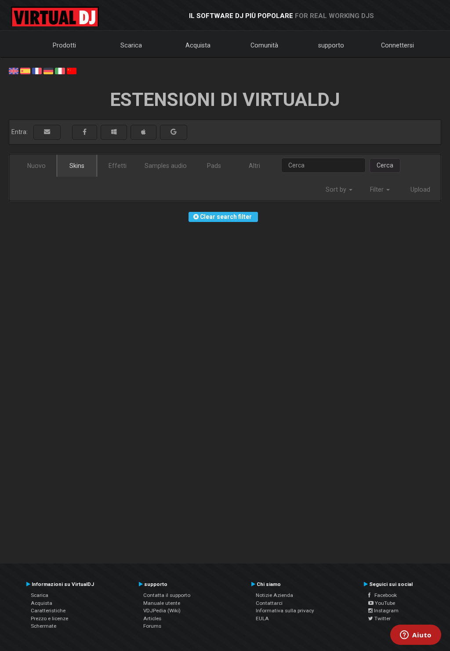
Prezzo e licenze (49, 618)
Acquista (197, 45)
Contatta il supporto (166, 595)
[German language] (48, 70)
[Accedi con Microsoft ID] (114, 132)
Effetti (118, 165)
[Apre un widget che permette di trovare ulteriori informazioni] (415, 636)
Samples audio (166, 165)
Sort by (337, 189)
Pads (214, 165)
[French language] (37, 70)
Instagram (386, 610)
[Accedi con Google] (173, 132)
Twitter (382, 618)
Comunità (264, 45)
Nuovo (36, 165)
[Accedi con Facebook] (84, 132)
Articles (152, 618)
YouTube (384, 603)
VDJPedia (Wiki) (162, 610)
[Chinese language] (71, 70)
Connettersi (397, 45)
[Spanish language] (25, 70)
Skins (76, 165)
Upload (420, 189)
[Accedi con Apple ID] (143, 132)
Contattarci (269, 603)
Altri (254, 165)
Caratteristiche (48, 610)
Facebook (383, 595)
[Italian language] (60, 70)
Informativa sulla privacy (285, 610)
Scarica (131, 45)
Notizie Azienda (274, 595)
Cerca (385, 165)
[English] (13, 70)
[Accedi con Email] (47, 132)
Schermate (43, 626)
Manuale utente (161, 603)
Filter (377, 189)
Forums (152, 626)
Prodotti (64, 45)
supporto (331, 45)
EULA (262, 618)
